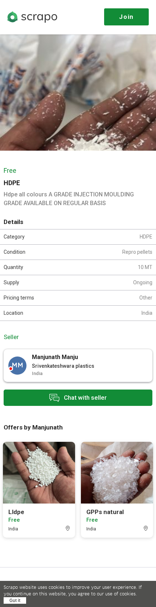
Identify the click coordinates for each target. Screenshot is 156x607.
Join (126, 16)
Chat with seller (84, 397)
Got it (14, 600)
